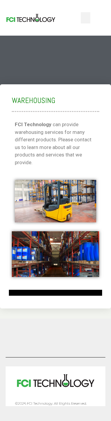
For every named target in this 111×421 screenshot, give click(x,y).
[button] (85, 17)
